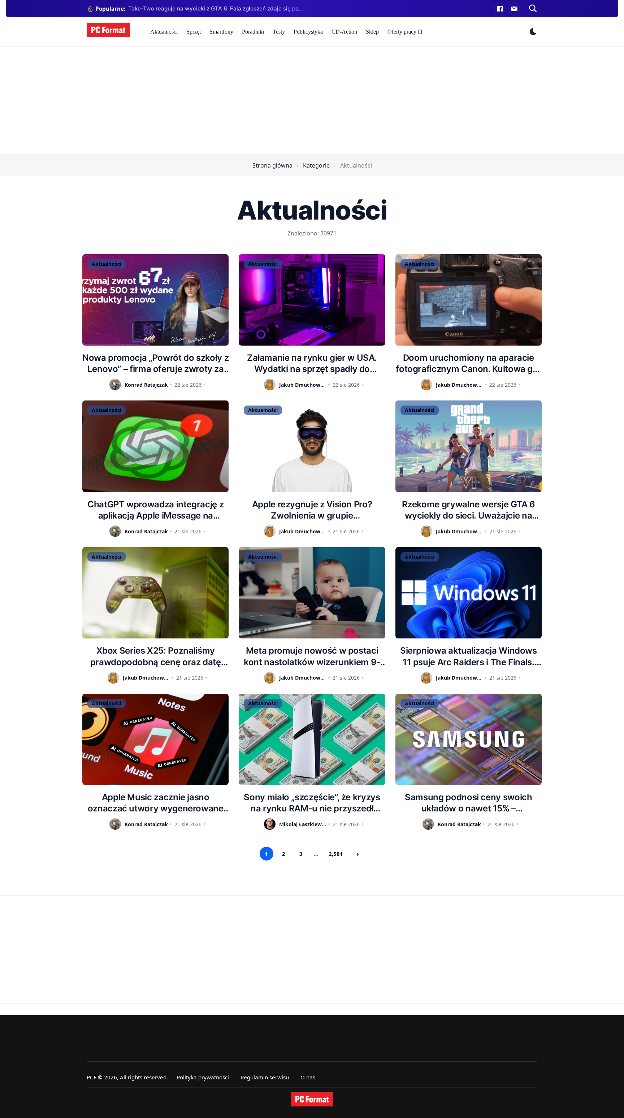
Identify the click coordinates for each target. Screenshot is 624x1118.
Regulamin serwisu (264, 1077)
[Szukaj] (533, 8)
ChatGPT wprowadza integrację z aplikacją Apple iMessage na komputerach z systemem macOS (155, 510)
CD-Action (344, 32)
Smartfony (221, 32)
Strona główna (272, 165)
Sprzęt (193, 32)
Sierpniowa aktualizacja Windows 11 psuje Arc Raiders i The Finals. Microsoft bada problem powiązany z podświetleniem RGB (468, 656)
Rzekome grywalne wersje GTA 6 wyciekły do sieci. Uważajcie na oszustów (469, 510)
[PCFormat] (312, 1099)
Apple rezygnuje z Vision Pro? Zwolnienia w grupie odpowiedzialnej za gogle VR (312, 510)
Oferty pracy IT (405, 32)
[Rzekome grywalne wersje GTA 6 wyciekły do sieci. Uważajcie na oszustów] (468, 446)
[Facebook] (500, 8)
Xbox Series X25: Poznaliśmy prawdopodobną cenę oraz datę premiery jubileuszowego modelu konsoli (155, 656)
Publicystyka (308, 32)
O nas (307, 1077)
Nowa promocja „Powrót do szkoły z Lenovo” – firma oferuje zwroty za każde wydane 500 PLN (155, 363)
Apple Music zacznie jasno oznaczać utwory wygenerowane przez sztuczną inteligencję (156, 803)
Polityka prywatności (203, 1077)
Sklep (372, 32)
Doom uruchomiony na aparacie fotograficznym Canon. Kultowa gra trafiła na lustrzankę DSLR (468, 363)
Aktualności (164, 32)
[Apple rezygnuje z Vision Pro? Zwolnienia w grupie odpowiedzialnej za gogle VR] (312, 446)
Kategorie (316, 165)
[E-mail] (514, 8)
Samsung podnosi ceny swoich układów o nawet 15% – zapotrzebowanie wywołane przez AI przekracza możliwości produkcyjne (468, 803)
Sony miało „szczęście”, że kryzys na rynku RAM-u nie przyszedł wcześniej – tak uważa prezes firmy (312, 803)
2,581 (336, 853)
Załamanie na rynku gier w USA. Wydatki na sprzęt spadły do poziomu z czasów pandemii (312, 363)
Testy (279, 32)
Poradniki (253, 32)
